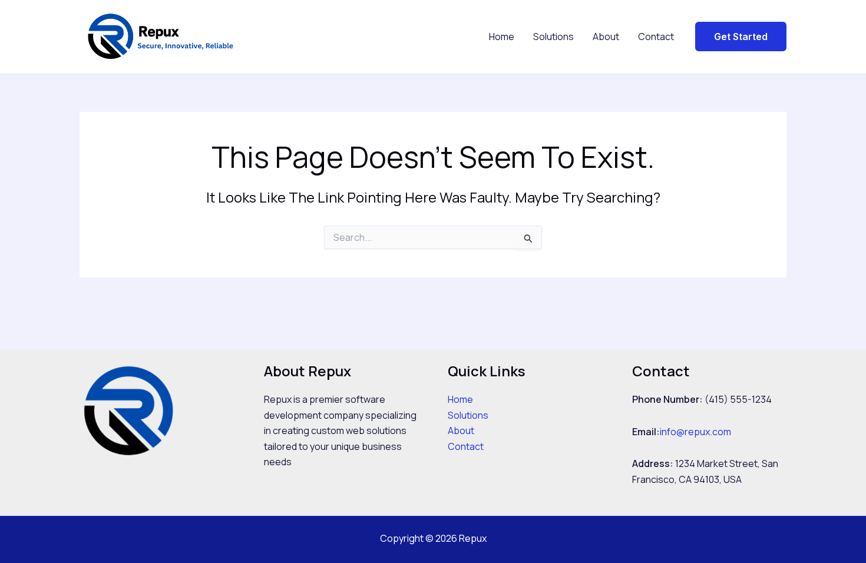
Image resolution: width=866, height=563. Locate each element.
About (606, 36)
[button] (740, 36)
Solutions (553, 36)
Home (501, 36)
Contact (656, 36)
